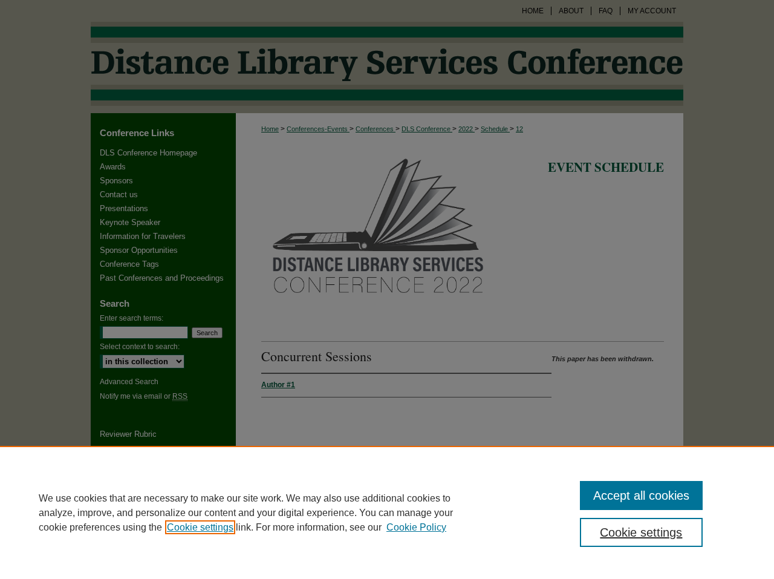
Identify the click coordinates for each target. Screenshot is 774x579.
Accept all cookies (641, 495)
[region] (387, 512)
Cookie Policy (416, 527)
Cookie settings (200, 527)
